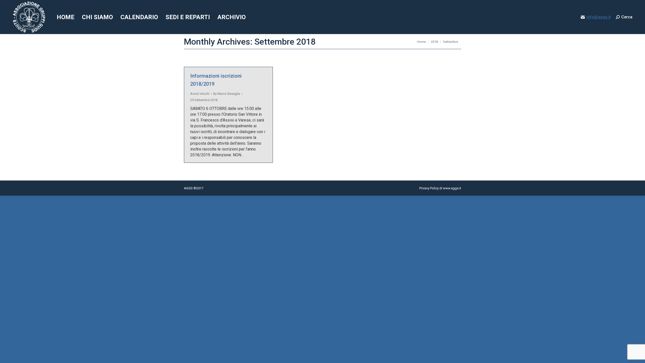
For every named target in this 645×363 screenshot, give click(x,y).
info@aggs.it (599, 17)
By (226, 94)
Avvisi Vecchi (199, 94)
